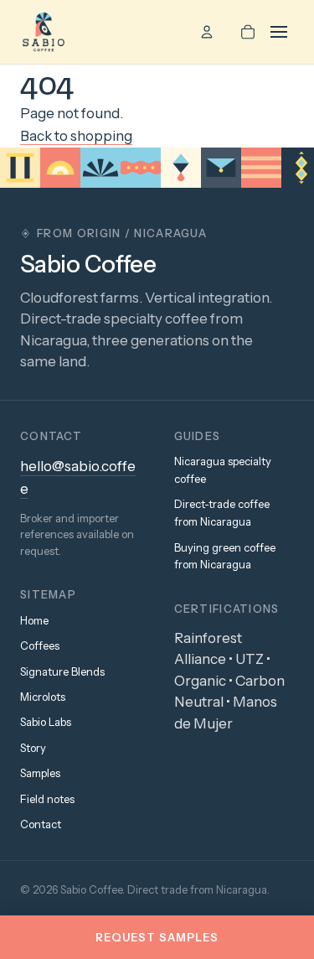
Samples (40, 773)
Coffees (39, 645)
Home (34, 620)
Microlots (42, 696)
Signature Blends (62, 671)
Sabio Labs (45, 721)
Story (33, 747)
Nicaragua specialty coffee (222, 469)
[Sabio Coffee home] (43, 31)
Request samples (157, 937)
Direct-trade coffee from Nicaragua (222, 512)
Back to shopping (76, 135)
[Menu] (282, 32)
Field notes (47, 799)
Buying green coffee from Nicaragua (224, 556)
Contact (40, 824)
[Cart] (248, 32)
